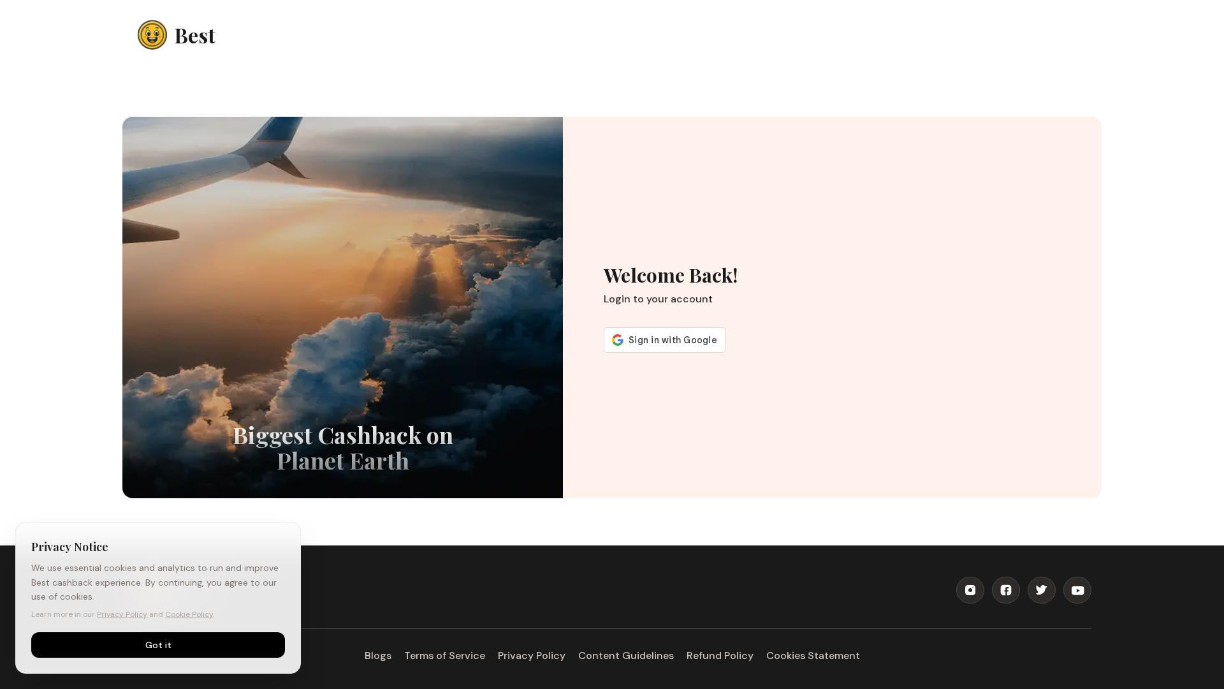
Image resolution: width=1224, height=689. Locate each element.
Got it (158, 645)
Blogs (378, 655)
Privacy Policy (531, 655)
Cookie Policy (189, 614)
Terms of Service (444, 655)
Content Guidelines (626, 655)
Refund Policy (720, 655)
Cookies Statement (813, 655)
